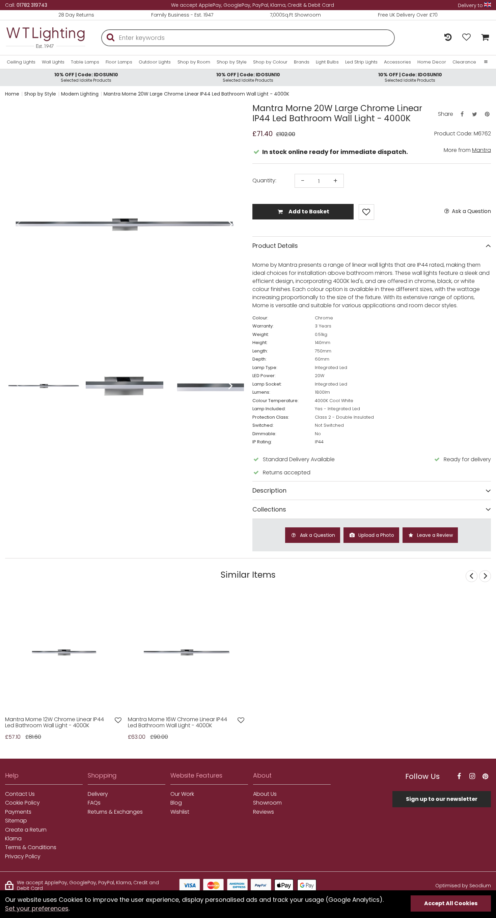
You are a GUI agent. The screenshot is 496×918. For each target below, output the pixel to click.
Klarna (13, 839)
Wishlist (179, 812)
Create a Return (26, 830)
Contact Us (20, 794)
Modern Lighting (80, 93)
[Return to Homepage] (45, 37)
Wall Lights (53, 62)
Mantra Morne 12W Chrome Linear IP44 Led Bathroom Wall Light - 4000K (54, 722)
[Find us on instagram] (472, 776)
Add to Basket (308, 211)
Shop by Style (232, 62)
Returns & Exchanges (115, 812)
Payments (18, 812)
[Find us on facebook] (459, 776)
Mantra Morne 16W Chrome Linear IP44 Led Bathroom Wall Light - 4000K (177, 722)
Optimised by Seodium (463, 885)
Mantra (481, 150)
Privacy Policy (22, 857)
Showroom (267, 803)
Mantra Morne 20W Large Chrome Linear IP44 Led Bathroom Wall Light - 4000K (196, 93)
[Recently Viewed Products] (448, 38)
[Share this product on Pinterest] (487, 114)
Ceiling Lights (21, 62)
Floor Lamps (119, 62)
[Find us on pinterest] (485, 776)
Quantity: (264, 181)
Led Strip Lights (361, 62)
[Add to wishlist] (118, 720)
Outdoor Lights (155, 62)
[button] (18, 224)
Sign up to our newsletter (441, 799)
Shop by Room (193, 62)
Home (12, 93)
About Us (265, 794)
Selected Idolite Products (86, 77)
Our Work (182, 794)
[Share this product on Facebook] (462, 114)
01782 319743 (32, 5)
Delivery (98, 794)
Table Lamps (85, 62)
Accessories (397, 62)
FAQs (94, 803)
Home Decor (431, 62)
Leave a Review (434, 535)
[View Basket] (483, 38)
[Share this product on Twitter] (474, 114)
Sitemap (16, 821)
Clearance (464, 62)
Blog (176, 803)
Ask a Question (470, 211)
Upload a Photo (375, 535)
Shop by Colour (270, 62)
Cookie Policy (22, 803)
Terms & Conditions (30, 847)
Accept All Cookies (450, 903)
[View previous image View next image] (64, 652)
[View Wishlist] (466, 38)
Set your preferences (36, 908)
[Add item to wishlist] (366, 212)
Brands (301, 62)
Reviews (263, 812)
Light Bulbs (327, 62)
